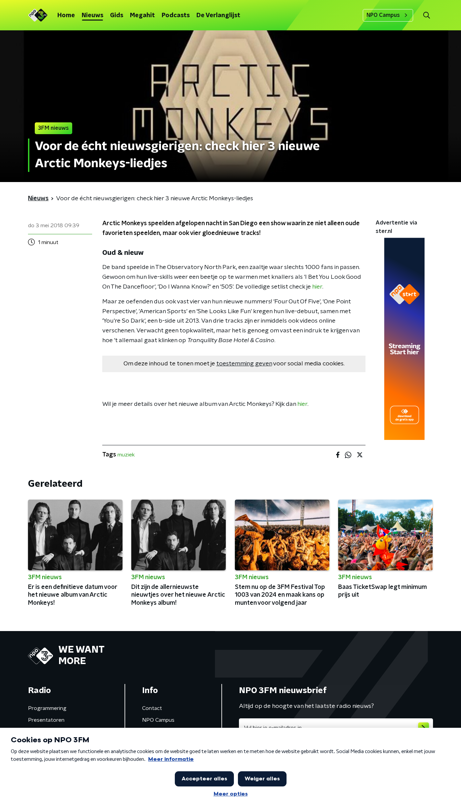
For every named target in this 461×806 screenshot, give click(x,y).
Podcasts (176, 15)
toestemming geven (244, 364)
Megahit (142, 15)
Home (66, 15)
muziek (126, 454)
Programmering (47, 708)
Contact (152, 708)
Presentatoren (46, 720)
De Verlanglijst (218, 15)
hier (317, 287)
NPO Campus (383, 15)
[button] (426, 15)
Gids (116, 15)
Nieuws (92, 15)
